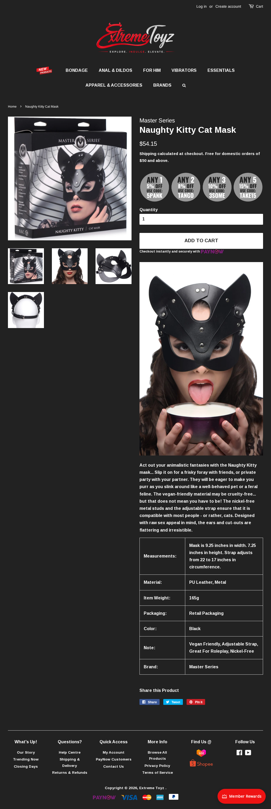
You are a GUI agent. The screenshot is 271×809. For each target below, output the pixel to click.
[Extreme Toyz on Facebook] (239, 754)
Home (12, 106)
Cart (259, 6)
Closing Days (26, 766)
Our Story (26, 752)
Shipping (147, 153)
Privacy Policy (157, 766)
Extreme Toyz (152, 788)
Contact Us (113, 766)
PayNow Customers (114, 759)
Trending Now (26, 759)
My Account (113, 752)
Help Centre (69, 752)
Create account (228, 6)
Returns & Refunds (69, 773)
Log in (201, 6)
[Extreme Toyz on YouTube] (248, 754)
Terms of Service (157, 773)
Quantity (148, 209)
